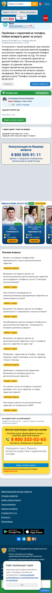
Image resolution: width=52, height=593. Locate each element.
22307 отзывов (20, 104)
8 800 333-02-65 (28, 439)
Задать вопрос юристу (14, 120)
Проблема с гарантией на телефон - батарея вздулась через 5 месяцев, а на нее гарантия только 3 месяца (24, 357)
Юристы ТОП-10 (10, 12)
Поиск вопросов (8, 504)
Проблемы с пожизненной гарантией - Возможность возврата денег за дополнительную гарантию (21, 373)
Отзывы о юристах (9, 496)
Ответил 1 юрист (10, 287)
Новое (8, 19)
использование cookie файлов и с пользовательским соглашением (22, 577)
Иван (11, 23)
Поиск (31, 203)
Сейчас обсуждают (28, 12)
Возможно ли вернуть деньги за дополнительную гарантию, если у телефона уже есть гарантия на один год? (24, 341)
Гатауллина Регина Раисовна (21, 98)
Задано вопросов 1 (16, 26)
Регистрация (40, 203)
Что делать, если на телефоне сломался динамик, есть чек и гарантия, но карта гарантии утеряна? (22, 389)
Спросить (12, 241)
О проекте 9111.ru (9, 513)
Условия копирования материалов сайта (27, 559)
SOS (46, 18)
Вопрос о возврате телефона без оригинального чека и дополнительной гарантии (22, 261)
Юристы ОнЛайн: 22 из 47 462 (14, 203)
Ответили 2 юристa (11, 268)
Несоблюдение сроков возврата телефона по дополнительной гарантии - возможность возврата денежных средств (25, 325)
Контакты (5, 517)
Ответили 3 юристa (11, 365)
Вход (47, 4)
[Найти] (34, 4)
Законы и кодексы (9, 509)
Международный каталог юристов (16, 492)
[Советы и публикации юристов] (4, 4)
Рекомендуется (42, 93)
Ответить (8, 84)
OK (22, 585)
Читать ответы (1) (40, 84)
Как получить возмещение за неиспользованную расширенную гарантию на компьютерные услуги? (25, 296)
